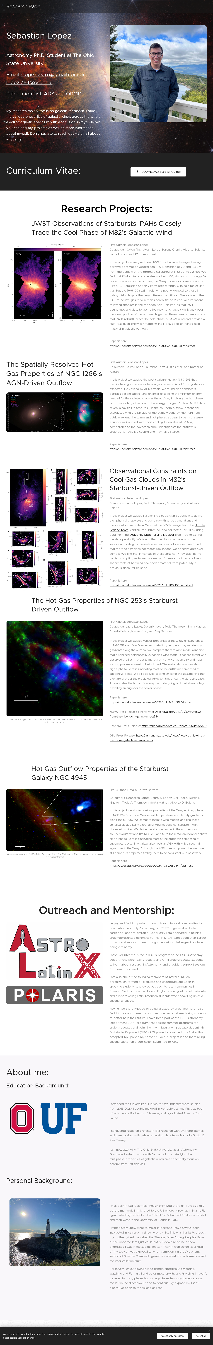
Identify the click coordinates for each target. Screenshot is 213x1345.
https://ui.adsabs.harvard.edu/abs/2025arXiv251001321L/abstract (152, 449)
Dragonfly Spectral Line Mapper (152, 534)
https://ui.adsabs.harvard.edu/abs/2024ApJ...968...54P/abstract (151, 865)
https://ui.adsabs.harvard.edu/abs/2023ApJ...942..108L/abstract (151, 702)
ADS (49, 94)
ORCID (74, 94)
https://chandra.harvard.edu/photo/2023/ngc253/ (173, 726)
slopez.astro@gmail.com (49, 74)
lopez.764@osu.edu (29, 82)
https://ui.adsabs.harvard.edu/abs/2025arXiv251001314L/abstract (152, 346)
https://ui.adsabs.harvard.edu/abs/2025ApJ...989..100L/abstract (151, 585)
